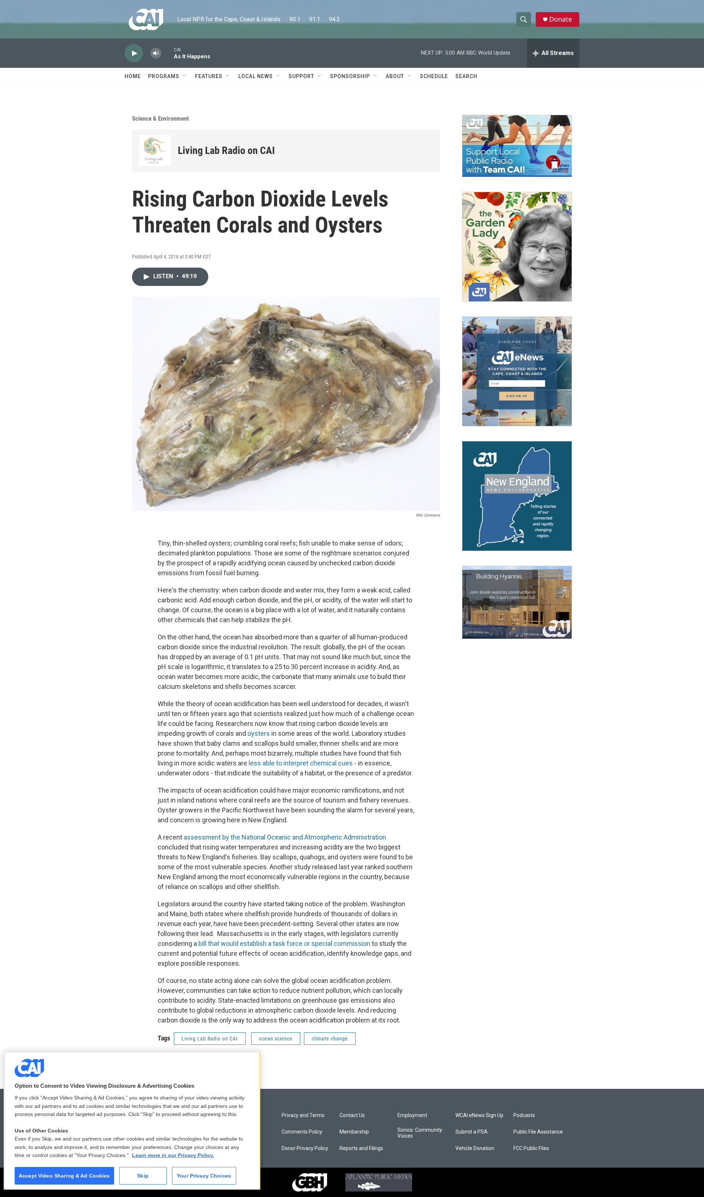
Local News (255, 76)
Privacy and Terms (303, 1115)
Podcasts (524, 1115)
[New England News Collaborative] (517, 496)
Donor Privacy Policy (305, 1148)
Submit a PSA (471, 1132)
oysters (258, 733)
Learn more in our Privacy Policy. (173, 1155)
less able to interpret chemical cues (300, 763)
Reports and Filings (361, 1148)
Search (466, 76)
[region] (132, 1120)
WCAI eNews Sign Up (479, 1115)
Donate (560, 19)
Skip (142, 1176)
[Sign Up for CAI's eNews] (517, 371)
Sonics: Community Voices (419, 1133)
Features (209, 76)
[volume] (156, 53)
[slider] (167, 53)
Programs (163, 76)
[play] (134, 53)
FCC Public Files (531, 1148)
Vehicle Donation (474, 1148)
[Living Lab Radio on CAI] (154, 150)
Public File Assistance (538, 1132)
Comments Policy (302, 1132)
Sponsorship (350, 76)
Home (133, 76)
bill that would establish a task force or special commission (285, 943)
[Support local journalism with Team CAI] (517, 146)
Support (301, 76)
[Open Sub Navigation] (185, 76)
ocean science (276, 1039)
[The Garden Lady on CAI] (517, 246)
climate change (330, 1039)
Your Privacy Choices (204, 1176)
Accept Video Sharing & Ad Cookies (64, 1176)
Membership (354, 1132)
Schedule (434, 76)
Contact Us (352, 1115)
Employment (412, 1115)
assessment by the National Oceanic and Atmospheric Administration (285, 837)
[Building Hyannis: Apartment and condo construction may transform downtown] (517, 602)
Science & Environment (160, 118)
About (395, 76)
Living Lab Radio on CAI (226, 150)
